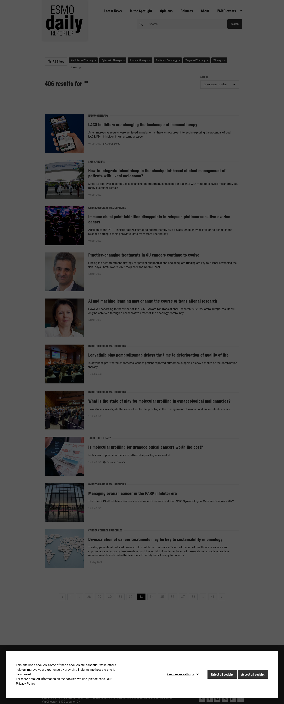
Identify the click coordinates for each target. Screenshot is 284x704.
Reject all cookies (222, 674)
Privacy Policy (25, 683)
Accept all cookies (253, 674)
